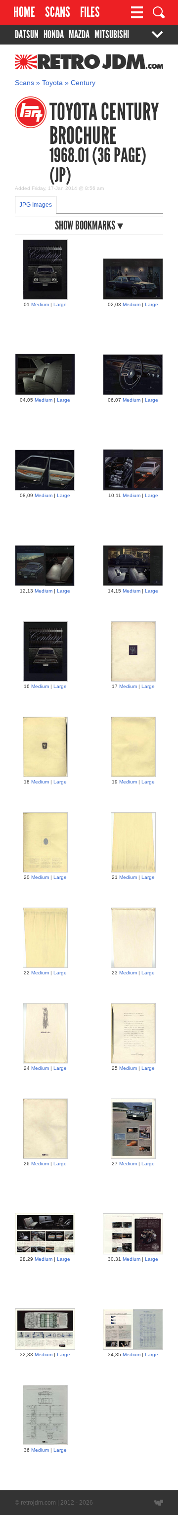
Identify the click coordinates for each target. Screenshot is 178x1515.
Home (24, 12)
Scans (57, 12)
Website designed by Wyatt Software (158, 1503)
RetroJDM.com (63, 66)
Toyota (52, 83)
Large (60, 304)
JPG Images (35, 204)
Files (90, 12)
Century (83, 83)
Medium (40, 304)
